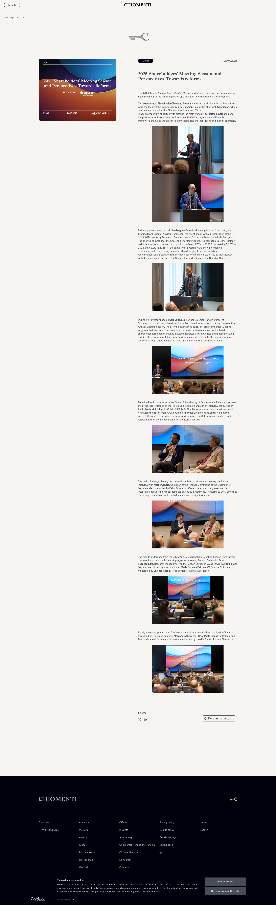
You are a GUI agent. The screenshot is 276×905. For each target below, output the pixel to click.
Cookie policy (167, 830)
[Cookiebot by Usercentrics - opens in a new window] (38, 899)
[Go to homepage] (138, 5)
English (204, 830)
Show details (63, 899)
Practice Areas (87, 852)
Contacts (124, 867)
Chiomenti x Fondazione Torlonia (137, 845)
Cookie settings (168, 837)
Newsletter (125, 860)
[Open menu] (271, 5)
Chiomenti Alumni (129, 852)
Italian (203, 822)
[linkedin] (145, 719)
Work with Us (86, 867)
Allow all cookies (225, 881)
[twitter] (139, 719)
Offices (123, 822)
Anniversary (125, 837)
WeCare (83, 830)
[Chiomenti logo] (57, 799)
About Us (84, 822)
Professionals (86, 860)
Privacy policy (167, 822)
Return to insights (221, 718)
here (157, 891)
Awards (83, 837)
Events (20, 17)
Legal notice (166, 845)
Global (82, 845)
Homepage (9, 17)
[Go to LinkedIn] (161, 852)
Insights (123, 830)
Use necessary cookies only (225, 891)
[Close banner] (252, 879)
